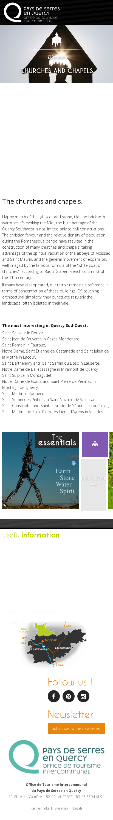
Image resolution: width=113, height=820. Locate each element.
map (93, 481)
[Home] (31, 13)
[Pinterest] (69, 696)
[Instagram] (83, 696)
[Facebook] (54, 696)
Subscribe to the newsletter (76, 728)
